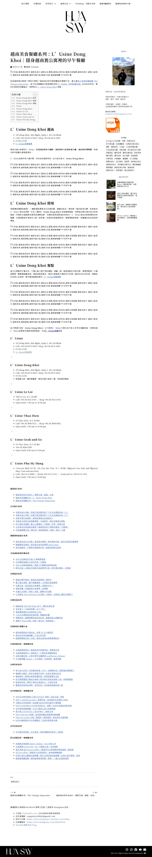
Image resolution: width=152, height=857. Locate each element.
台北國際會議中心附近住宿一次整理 (31, 562)
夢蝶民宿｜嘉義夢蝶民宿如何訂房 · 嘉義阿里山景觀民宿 (39, 618)
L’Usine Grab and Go (24, 117)
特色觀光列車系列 (124, 164)
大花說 (122, 147)
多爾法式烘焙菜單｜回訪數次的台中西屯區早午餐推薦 (38, 702)
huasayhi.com (30, 813)
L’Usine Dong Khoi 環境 (25, 100)
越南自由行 (15, 782)
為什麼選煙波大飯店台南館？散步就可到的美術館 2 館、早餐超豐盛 (44, 679)
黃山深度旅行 (129, 170)
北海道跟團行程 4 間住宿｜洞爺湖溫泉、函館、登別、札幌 (40, 530)
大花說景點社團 (132, 147)
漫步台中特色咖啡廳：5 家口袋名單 (31, 635)
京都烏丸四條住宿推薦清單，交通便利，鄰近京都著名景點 (40, 521)
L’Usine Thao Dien (23, 114)
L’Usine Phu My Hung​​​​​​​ (24, 119)
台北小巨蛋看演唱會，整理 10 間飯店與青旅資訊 (36, 565)
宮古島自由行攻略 (134, 150)
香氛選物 (119, 170)
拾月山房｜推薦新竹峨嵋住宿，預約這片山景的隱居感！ (127, 206)
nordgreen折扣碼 (113, 141)
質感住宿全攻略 (120, 167)
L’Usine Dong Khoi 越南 (24, 98)
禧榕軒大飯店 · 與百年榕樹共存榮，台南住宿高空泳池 (38, 673)
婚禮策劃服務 (105, 3)
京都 (123, 141)
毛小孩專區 (133, 158)
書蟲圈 (125, 158)
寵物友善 (117, 153)
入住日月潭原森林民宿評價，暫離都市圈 (33, 615)
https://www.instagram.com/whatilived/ (46, 822)
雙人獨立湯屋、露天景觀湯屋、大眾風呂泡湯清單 (36, 582)
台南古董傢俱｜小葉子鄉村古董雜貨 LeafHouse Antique (40, 656)
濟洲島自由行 (111, 164)
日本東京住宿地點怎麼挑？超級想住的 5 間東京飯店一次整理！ (42, 527)
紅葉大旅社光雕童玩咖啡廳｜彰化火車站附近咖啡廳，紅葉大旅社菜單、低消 (48, 755)
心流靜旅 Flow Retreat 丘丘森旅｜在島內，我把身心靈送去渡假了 (44, 594)
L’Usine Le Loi (21, 111)
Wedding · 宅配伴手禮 (85, 3)
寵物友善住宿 (128, 153)
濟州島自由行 (136, 161)
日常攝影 (117, 158)
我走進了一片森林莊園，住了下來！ (31, 609)
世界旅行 (49, 3)
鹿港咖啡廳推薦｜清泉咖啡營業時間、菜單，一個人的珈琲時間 (42, 758)
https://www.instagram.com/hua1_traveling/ (48, 819)
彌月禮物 (109, 155)
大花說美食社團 (112, 150)
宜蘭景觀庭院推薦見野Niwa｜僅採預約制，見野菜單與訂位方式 (127, 184)
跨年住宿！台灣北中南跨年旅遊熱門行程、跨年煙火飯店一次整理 (43, 568)
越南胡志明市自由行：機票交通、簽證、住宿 (35, 494)
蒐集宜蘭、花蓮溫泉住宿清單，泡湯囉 (32, 588)
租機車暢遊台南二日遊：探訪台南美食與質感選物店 (37, 638)
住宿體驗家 (120, 144)
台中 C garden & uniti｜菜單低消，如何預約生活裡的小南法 (42, 700)
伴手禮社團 (110, 144)
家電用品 (109, 153)
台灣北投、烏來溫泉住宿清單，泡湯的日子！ (35, 585)
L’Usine (18, 106)
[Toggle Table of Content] (33, 95)
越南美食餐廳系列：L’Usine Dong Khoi (34, 497)
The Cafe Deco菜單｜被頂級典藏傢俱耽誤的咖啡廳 (38, 714)
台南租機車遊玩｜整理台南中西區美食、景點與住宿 (37, 650)
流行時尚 (119, 161)
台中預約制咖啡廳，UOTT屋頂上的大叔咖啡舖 (35, 708)
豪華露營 (109, 167)
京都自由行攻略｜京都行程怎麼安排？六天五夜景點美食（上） (42, 512)
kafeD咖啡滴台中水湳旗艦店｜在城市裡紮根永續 (36, 720)
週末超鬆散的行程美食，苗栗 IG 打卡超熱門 (34, 632)
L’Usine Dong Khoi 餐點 (25, 103)
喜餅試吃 (114, 147)
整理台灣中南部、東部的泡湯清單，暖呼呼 (34, 579)
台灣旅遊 (37, 3)
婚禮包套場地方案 (123, 3)
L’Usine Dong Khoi (47, 87)
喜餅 (107, 147)
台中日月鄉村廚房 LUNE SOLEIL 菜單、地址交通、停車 (40, 697)
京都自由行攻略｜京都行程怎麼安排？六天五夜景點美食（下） (42, 515)
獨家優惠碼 (137, 164)
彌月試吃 (117, 155)
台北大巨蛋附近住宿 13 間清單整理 (30, 559)
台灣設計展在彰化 (132, 144)
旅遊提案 (134, 155)
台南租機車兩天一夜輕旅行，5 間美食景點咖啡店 (36, 653)
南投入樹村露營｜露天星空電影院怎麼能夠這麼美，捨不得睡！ (127, 195)
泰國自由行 (110, 161)
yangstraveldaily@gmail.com (118, 114)
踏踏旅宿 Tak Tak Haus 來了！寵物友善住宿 (35, 606)
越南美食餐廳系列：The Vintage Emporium (35, 500)
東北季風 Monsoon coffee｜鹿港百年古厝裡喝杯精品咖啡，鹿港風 (45, 749)
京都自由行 (131, 141)
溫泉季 (126, 161)
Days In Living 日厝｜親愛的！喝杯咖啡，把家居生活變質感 (42, 717)
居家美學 (137, 153)
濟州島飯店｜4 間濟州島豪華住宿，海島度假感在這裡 (38, 547)
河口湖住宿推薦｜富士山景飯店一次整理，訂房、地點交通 (40, 524)
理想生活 (64, 3)
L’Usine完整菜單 (24, 144)
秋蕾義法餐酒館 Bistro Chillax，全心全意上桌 (36, 743)
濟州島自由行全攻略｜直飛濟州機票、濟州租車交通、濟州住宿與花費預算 (47, 541)
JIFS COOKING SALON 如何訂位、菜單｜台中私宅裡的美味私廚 (44, 705)
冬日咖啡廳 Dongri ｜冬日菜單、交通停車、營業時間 (38, 659)
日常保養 (109, 158)
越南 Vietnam (32, 67)
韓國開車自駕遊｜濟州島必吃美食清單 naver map (37, 544)
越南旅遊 (131, 167)
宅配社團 (122, 150)
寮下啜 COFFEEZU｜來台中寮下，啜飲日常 (34, 711)
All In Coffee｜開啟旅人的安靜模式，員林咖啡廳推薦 (39, 752)
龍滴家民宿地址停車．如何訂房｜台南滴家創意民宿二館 (39, 685)
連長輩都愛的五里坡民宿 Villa (29, 612)
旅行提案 (25, 3)
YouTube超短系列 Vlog (26, 825)
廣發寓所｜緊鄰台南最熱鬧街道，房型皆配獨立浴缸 (37, 676)
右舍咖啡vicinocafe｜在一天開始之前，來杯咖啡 (37, 746)
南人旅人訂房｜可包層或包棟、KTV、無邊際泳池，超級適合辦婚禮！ (45, 670)
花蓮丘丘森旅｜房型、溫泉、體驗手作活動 (34, 591)
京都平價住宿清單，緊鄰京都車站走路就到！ (35, 518)
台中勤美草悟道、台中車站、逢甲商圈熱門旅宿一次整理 (39, 732)
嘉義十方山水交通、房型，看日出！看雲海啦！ (35, 621)
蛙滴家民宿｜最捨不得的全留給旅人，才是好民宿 (36, 682)
